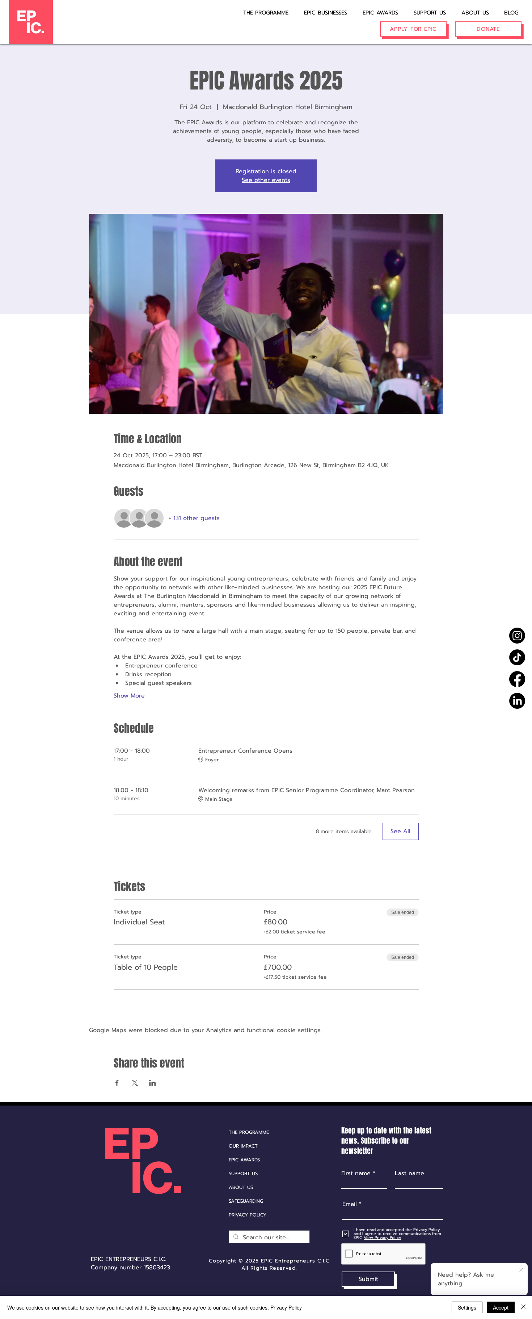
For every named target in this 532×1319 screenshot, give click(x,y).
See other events (266, 180)
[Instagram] (517, 636)
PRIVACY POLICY (247, 1214)
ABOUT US (241, 1187)
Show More (129, 696)
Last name (409, 1173)
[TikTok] (517, 657)
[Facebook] (517, 679)
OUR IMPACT (243, 1146)
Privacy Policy (286, 1307)
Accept (500, 1307)
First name (356, 1173)
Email (349, 1204)
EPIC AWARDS (244, 1159)
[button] (320, 9)
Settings (467, 1307)
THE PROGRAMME (249, 1132)
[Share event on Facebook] (117, 1083)
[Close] (523, 1307)
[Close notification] (521, 1270)
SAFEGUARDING (246, 1201)
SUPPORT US (243, 1173)
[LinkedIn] (517, 701)
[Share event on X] (134, 1083)
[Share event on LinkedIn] (152, 1083)
